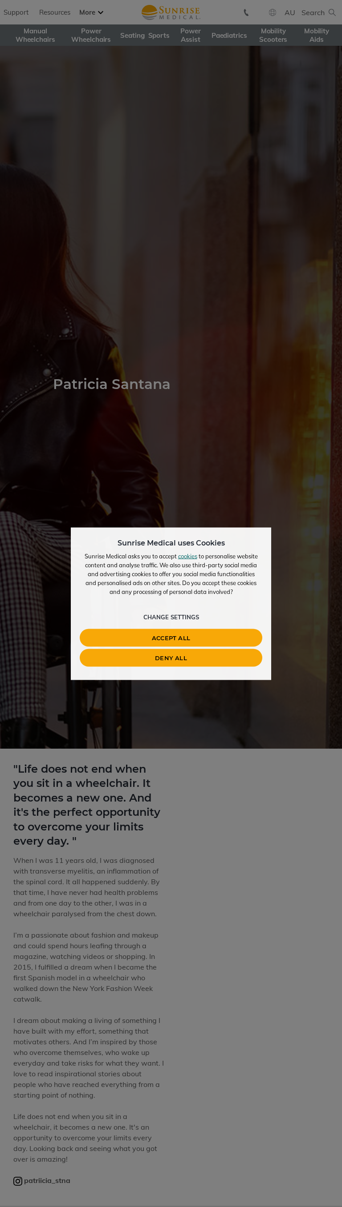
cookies (187, 555)
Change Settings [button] (171, 616)
